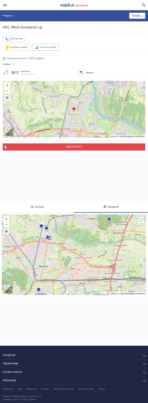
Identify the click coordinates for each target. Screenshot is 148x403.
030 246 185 (16, 38)
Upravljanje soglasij (63, 388)
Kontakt (45, 388)
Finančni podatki (48, 47)
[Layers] (9, 131)
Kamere (89, 72)
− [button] (7, 90)
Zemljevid (113, 207)
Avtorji (101, 388)
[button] (7, 97)
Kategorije (32, 388)
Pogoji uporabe (86, 388)
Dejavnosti (8, 388)
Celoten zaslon (140, 84)
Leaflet (113, 136)
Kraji (20, 388)
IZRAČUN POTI (74, 147)
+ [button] (7, 85)
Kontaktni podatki (19, 47)
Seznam (39, 207)
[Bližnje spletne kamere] (81, 72)
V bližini (7, 64)
